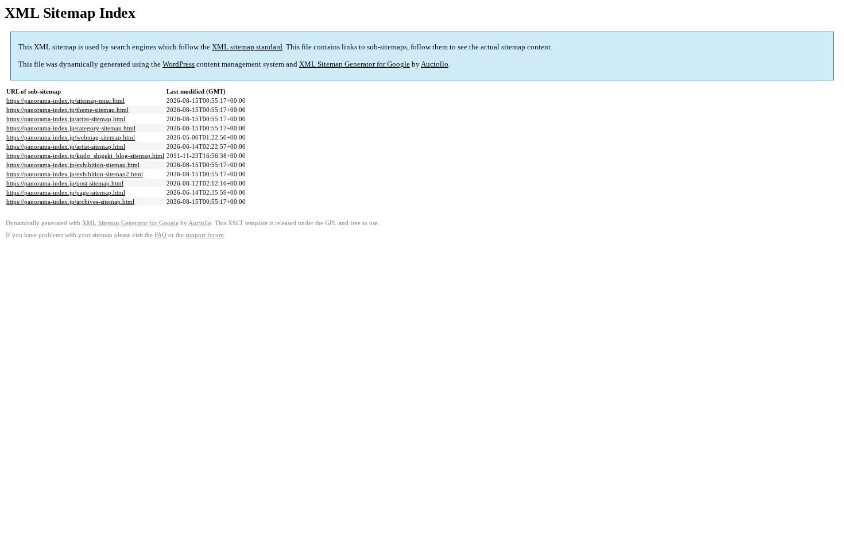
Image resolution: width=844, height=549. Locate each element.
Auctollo (434, 64)
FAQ (160, 235)
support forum (204, 235)
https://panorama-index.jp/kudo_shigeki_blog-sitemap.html (85, 155)
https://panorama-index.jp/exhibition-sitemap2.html (74, 174)
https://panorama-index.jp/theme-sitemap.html (67, 109)
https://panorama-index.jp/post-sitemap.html (64, 183)
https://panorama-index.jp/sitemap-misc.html (65, 100)
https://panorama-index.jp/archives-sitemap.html (70, 201)
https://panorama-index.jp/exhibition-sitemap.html (73, 164)
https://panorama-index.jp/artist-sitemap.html (65, 118)
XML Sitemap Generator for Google (354, 64)
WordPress (178, 64)
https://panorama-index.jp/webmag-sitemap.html (70, 137)
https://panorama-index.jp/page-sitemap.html (65, 192)
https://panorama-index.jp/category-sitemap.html (70, 128)
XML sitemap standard (247, 46)
